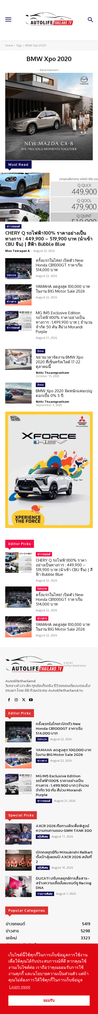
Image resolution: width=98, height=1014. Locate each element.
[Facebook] (9, 700)
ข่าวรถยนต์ (13, 226)
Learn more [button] (19, 987)
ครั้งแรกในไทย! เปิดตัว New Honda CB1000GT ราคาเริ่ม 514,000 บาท (59, 265)
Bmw (40, 351)
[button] (49, 470)
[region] (49, 470)
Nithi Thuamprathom (52, 373)
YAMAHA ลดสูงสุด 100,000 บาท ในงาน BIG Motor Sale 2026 (63, 289)
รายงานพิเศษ (45, 894)
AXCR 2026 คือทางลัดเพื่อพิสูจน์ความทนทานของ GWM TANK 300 (64, 828)
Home (9, 45)
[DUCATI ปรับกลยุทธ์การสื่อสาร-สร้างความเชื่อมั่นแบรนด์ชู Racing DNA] (18, 886)
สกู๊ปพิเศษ (42, 836)
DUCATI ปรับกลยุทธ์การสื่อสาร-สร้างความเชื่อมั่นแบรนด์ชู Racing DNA (63, 883)
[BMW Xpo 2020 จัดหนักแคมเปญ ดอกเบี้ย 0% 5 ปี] (18, 393)
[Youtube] (30, 700)
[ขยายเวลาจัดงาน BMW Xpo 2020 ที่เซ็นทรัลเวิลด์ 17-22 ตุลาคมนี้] (18, 359)
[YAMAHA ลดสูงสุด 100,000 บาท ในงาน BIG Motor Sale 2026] (18, 294)
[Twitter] (23, 700)
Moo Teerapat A (17, 251)
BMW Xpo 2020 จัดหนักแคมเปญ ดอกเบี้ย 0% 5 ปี (64, 393)
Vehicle (11, 275)
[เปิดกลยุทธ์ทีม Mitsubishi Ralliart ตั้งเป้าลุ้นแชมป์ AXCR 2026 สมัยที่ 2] (18, 860)
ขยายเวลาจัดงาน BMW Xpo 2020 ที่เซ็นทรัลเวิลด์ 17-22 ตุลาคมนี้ (59, 362)
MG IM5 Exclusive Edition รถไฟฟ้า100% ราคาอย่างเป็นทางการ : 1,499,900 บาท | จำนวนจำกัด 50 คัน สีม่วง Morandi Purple (64, 322)
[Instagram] (16, 700)
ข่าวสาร (11, 301)
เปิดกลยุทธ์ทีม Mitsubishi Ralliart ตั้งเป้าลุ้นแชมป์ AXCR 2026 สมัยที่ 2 (64, 856)
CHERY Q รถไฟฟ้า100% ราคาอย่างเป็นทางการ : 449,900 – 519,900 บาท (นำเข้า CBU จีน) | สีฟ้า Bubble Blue (49, 238)
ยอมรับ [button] (49, 1000)
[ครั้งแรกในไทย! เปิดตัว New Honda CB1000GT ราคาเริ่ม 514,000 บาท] (18, 268)
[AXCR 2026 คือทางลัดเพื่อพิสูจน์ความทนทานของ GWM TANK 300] (18, 833)
